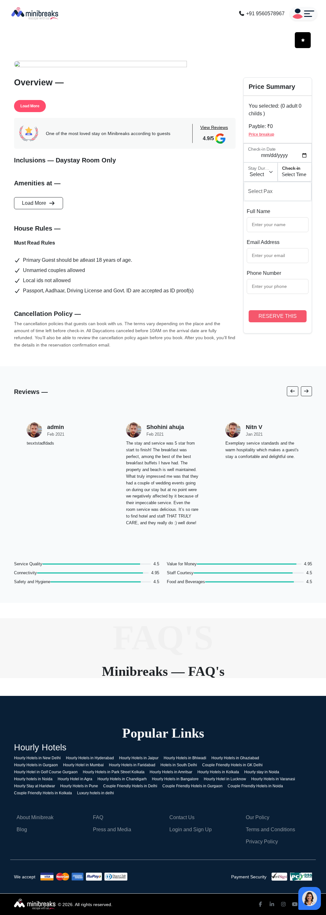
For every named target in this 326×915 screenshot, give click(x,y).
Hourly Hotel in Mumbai (83, 765)
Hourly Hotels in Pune (79, 786)
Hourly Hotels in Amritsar (171, 772)
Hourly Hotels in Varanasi (273, 779)
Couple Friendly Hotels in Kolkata (43, 793)
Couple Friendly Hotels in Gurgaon (192, 786)
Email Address (263, 242)
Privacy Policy (262, 841)
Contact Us (182, 817)
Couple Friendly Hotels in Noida (255, 786)
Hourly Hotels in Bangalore (175, 779)
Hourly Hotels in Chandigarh (122, 779)
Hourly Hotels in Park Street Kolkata (114, 772)
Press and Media (112, 829)
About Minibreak (35, 817)
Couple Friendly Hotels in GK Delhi (232, 765)
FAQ (98, 817)
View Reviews (214, 127)
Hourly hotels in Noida (33, 779)
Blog (22, 829)
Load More (29, 106)
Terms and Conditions (270, 829)
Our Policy (257, 817)
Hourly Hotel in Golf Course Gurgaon (46, 772)
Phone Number (264, 273)
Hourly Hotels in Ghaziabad (235, 758)
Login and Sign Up (190, 829)
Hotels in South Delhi (178, 765)
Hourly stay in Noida (261, 772)
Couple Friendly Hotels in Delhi (130, 786)
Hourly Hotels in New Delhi (37, 758)
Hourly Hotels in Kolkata (218, 772)
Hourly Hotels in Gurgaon (36, 765)
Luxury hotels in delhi (95, 793)
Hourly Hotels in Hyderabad (90, 758)
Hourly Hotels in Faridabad (132, 765)
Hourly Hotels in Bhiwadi (185, 758)
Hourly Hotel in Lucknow (225, 779)
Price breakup (261, 134)
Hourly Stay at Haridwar (34, 786)
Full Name (258, 211)
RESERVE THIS (278, 316)
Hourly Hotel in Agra (75, 779)
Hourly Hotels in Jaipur (139, 758)
